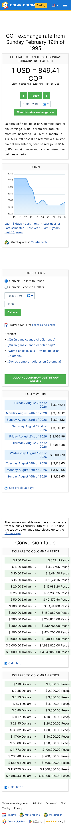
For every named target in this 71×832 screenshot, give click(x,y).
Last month (32, 223)
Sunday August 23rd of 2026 (27, 419)
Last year (33, 228)
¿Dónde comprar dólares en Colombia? (34, 361)
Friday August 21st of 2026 (28, 436)
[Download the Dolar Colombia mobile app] (36, 821)
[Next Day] (46, 95)
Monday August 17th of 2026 (27, 470)
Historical (36, 803)
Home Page (13, 533)
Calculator (15, 663)
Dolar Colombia (16, 821)
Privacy (18, 808)
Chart (63, 803)
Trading (41, 5)
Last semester (14, 228)
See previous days (21, 487)
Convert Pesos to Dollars (26, 287)
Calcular (12, 312)
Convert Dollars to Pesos (26, 281)
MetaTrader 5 (39, 242)
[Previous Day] (23, 95)
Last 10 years (14, 232)
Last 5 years (51, 228)
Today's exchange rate (15, 803)
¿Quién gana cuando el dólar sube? (31, 339)
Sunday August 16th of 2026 (27, 476)
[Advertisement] (35, 20)
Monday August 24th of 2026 (26, 413)
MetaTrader (55, 814)
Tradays (11, 814)
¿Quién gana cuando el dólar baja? (31, 345)
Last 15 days (13, 223)
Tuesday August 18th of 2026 (26, 463)
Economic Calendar (43, 324)
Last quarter (51, 223)
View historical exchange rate (35, 112)
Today (35, 95)
